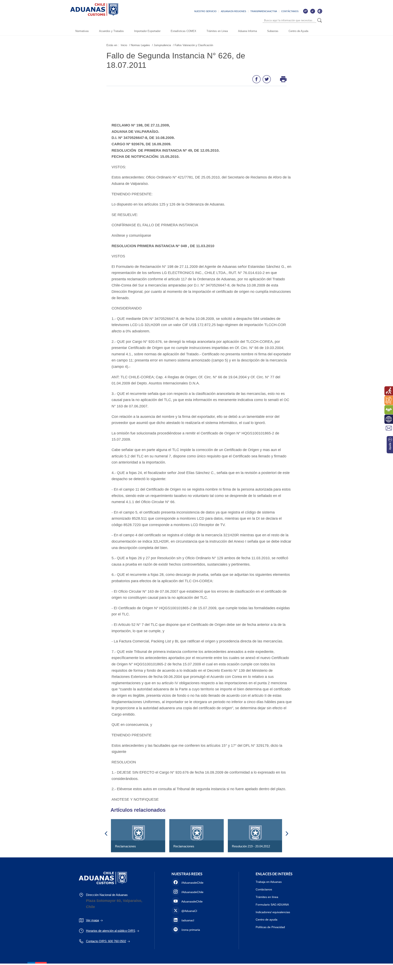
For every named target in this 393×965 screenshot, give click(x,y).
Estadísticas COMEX (183, 31)
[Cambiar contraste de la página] (320, 11)
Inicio (124, 45)
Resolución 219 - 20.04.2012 (251, 846)
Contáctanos (264, 889)
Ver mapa (92, 920)
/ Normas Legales (139, 45)
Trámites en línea (267, 897)
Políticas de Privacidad (270, 927)
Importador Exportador (147, 31)
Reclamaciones (125, 846)
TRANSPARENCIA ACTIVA (263, 11)
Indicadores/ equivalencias (273, 912)
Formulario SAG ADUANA (272, 904)
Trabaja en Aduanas (269, 881)
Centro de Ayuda (298, 31)
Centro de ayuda (266, 919)
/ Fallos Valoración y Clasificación (193, 45)
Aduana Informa (247, 31)
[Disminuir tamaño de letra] (312, 11)
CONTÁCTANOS (289, 11)
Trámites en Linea (217, 31)
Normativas (82, 31)
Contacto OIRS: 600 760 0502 (106, 941)
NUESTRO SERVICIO (205, 11)
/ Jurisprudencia (161, 45)
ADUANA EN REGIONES (233, 11)
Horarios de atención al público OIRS (110, 930)
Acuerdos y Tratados (111, 31)
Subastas (272, 31)
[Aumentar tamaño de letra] (305, 11)
